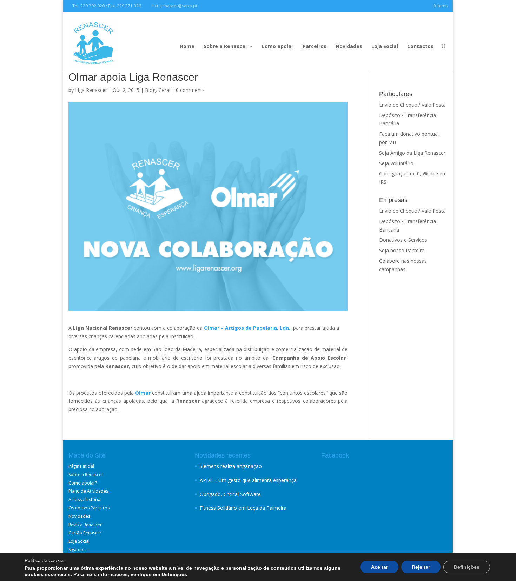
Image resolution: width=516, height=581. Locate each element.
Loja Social (384, 46)
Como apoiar (277, 46)
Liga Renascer (91, 90)
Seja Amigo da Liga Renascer (412, 152)
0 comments (190, 90)
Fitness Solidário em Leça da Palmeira (243, 508)
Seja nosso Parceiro (402, 250)
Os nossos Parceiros (89, 508)
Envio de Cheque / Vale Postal (413, 104)
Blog (150, 90)
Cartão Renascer (84, 533)
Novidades (349, 46)
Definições (466, 567)
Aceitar (379, 567)
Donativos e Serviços (403, 239)
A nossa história (84, 499)
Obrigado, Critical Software (230, 494)
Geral (164, 90)
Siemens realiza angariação (231, 466)
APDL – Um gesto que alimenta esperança (248, 480)
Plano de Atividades (88, 491)
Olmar (143, 392)
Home (187, 46)
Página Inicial (81, 466)
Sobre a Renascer (225, 46)
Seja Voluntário (396, 163)
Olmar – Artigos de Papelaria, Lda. (247, 328)
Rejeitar (421, 567)
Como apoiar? (82, 483)
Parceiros (314, 46)
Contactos (420, 46)
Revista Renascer (85, 525)
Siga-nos (76, 550)
